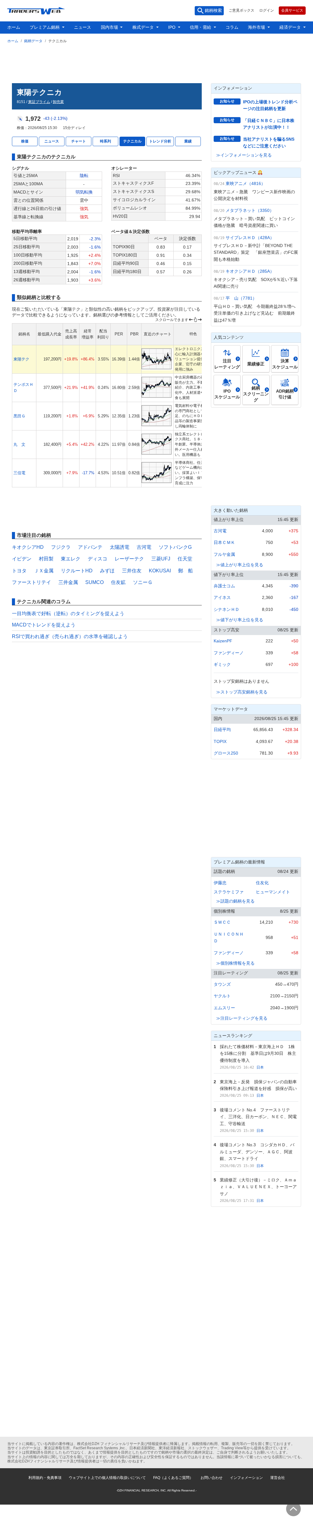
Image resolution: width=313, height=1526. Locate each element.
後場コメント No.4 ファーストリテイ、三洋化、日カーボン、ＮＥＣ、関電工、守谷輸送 (258, 1116)
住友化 (262, 882)
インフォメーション (246, 1478)
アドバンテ (90, 547)
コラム (232, 27)
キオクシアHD (28, 547)
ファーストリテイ (31, 582)
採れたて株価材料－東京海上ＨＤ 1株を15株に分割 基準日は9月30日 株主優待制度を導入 (258, 1053)
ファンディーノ (229, 652)
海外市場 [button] (257, 27)
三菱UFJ (160, 558)
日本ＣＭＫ (224, 542)
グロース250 (226, 753)
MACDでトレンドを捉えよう (43, 624)
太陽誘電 (119, 547)
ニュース (82, 27)
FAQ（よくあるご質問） (173, 1478)
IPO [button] (172, 27)
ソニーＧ (143, 582)
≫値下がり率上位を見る (239, 619)
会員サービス (292, 10)
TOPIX (220, 741)
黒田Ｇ (19, 416)
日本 (260, 1067)
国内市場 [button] (110, 27)
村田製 (46, 558)
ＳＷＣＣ (222, 922)
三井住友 (132, 570)
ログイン (266, 10)
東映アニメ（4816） (245, 183)
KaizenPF (223, 640)
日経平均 (222, 729)
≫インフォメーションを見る (244, 155)
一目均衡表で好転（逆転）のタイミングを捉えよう (68, 613)
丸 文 (19, 444)
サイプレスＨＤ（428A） (250, 237)
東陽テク (21, 359)
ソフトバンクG (175, 547)
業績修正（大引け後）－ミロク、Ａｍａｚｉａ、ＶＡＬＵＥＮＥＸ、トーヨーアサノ (258, 1186)
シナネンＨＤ (226, 609)
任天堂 (185, 558)
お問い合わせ (212, 1478)
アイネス (222, 597)
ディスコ (97, 558)
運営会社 (277, 1478)
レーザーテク (129, 558)
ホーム (13, 27)
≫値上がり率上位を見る (239, 564)
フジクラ (61, 547)
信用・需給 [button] (201, 27)
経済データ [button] (290, 27)
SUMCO (94, 582)
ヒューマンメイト (273, 891)
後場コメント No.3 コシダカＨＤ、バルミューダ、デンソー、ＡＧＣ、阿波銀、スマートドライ (257, 1151)
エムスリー (224, 1007)
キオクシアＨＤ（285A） (250, 271)
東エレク (70, 558)
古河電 (144, 547)
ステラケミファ (229, 891)
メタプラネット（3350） (250, 210)
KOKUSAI (160, 570)
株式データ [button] (143, 27)
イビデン (21, 558)
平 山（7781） (241, 298)
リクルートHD (77, 570)
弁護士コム (224, 585)
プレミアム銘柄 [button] (45, 27)
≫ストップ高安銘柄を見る (241, 691)
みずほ (107, 570)
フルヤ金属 (224, 554)
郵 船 (185, 570)
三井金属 (68, 582)
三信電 (19, 473)
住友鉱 (118, 582)
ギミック (222, 664)
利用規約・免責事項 (44, 1478)
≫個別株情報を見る (235, 963)
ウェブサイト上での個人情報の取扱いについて (107, 1478)
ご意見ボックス (241, 10)
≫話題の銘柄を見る (235, 901)
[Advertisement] (156, 62)
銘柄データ (33, 41)
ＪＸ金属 (43, 570)
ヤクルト (222, 995)
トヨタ (19, 570)
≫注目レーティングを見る (241, 1018)
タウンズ (222, 984)
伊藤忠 (220, 882)
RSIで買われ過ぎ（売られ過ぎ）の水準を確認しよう (70, 636)
